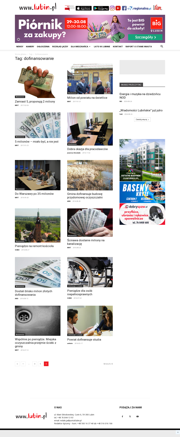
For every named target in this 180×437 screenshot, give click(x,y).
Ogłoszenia (43, 46)
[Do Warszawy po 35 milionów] (37, 175)
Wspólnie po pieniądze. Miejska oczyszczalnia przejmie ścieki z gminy (35, 343)
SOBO (17, 250)
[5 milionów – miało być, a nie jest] (37, 125)
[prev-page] (17, 363)
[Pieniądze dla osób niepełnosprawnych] (90, 272)
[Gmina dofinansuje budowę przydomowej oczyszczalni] (90, 175)
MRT (17, 105)
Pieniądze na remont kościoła (34, 246)
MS (121, 101)
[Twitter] (130, 416)
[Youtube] (137, 416)
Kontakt (118, 46)
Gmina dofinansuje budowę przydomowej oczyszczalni (85, 195)
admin (70, 343)
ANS (69, 201)
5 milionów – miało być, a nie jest (36, 141)
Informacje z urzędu (75, 286)
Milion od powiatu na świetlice (87, 97)
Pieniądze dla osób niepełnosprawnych (79, 292)
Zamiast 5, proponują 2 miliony (35, 101)
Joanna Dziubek (73, 153)
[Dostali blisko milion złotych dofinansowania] (37, 272)
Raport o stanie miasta (139, 46)
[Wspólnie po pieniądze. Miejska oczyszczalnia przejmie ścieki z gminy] (37, 321)
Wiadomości (20, 97)
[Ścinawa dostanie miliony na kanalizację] (90, 222)
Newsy (19, 46)
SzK (121, 114)
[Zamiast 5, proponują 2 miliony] (37, 81)
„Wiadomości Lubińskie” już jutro (141, 110)
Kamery (30, 46)
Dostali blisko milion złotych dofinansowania (33, 293)
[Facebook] (122, 416)
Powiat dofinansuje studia (84, 339)
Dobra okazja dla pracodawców (87, 149)
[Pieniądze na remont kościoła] (37, 225)
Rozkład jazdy (60, 46)
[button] (161, 46)
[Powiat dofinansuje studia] (90, 321)
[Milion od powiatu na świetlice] (90, 79)
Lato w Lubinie (102, 46)
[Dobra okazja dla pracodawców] (90, 129)
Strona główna (20, 54)
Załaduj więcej (141, 119)
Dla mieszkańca (79, 46)
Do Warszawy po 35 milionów (34, 193)
